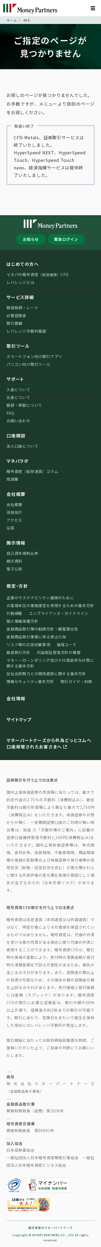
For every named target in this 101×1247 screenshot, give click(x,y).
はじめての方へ (22, 264)
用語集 (12, 479)
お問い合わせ (18, 420)
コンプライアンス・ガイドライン (58, 613)
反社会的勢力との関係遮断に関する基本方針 (46, 673)
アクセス (14, 520)
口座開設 (16, 435)
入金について (18, 389)
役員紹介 (14, 512)
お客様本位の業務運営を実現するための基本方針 (50, 605)
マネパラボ (17, 461)
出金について (18, 397)
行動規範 (14, 613)
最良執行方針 (18, 652)
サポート (15, 379)
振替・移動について (24, 405)
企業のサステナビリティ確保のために (40, 597)
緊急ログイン (66, 239)
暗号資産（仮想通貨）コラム (32, 471)
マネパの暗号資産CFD (37, 274)
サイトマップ (19, 719)
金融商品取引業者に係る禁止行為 (36, 636)
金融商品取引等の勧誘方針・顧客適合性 (42, 629)
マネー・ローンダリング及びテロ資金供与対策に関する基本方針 (50, 662)
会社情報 (16, 698)
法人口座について (22, 446)
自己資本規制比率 (22, 553)
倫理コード (67, 644)
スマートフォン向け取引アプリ (34, 356)
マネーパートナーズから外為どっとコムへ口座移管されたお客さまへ (48, 743)
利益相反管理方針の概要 (59, 652)
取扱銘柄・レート (22, 307)
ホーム (11, 20)
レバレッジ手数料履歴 (26, 331)
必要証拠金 (16, 315)
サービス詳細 (20, 297)
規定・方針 (17, 586)
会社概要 (16, 494)
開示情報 (16, 542)
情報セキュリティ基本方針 (30, 681)
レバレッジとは (20, 282)
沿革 (10, 528)
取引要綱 (14, 323)
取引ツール (18, 346)
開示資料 (14, 561)
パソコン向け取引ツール (28, 364)
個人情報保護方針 (22, 621)
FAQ (10, 413)
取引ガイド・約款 (76, 681)
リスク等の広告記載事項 (28, 644)
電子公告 (14, 569)
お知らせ (31, 239)
